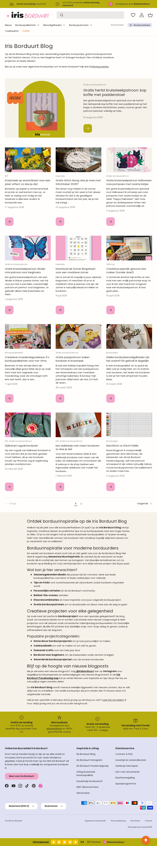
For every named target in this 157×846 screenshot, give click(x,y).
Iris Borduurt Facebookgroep (93, 765)
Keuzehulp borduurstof (90, 781)
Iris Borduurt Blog (86, 754)
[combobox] (90, 15)
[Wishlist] (133, 15)
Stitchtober (117, 25)
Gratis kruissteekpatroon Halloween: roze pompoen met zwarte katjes (129, 182)
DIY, (7, 441)
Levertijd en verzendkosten (130, 760)
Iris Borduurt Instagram (89, 760)
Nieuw (8, 25)
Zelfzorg (110, 264)
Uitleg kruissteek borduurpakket (86, 773)
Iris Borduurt (17, 820)
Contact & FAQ (124, 754)
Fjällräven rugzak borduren (21, 445)
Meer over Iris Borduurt (21, 776)
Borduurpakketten (14, 352)
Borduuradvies (100, 66)
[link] (39, 504)
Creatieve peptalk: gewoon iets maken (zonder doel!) (126, 270)
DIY (6, 176)
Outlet (26, 30)
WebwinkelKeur (54, 728)
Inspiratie (60, 176)
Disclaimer (135, 820)
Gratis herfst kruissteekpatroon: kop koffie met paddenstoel (114, 92)
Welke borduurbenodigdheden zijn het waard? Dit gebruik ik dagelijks (127, 359)
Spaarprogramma (125, 783)
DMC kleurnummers (87, 787)
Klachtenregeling (125, 777)
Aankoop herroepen (126, 765)
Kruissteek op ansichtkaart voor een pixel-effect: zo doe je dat (27, 182)
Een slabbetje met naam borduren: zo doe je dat (78, 447)
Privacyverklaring (118, 820)
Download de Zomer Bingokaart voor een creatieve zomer (76, 270)
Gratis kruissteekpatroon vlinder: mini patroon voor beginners (25, 270)
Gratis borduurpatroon (94, 84)
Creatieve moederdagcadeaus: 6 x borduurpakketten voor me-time (27, 359)
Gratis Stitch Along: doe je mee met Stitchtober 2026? (78, 182)
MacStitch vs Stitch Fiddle (122, 445)
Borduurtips (112, 352)
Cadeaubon (12, 30)
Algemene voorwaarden (95, 820)
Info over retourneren (127, 771)
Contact (148, 820)
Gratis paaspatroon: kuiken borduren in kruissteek (73, 359)
